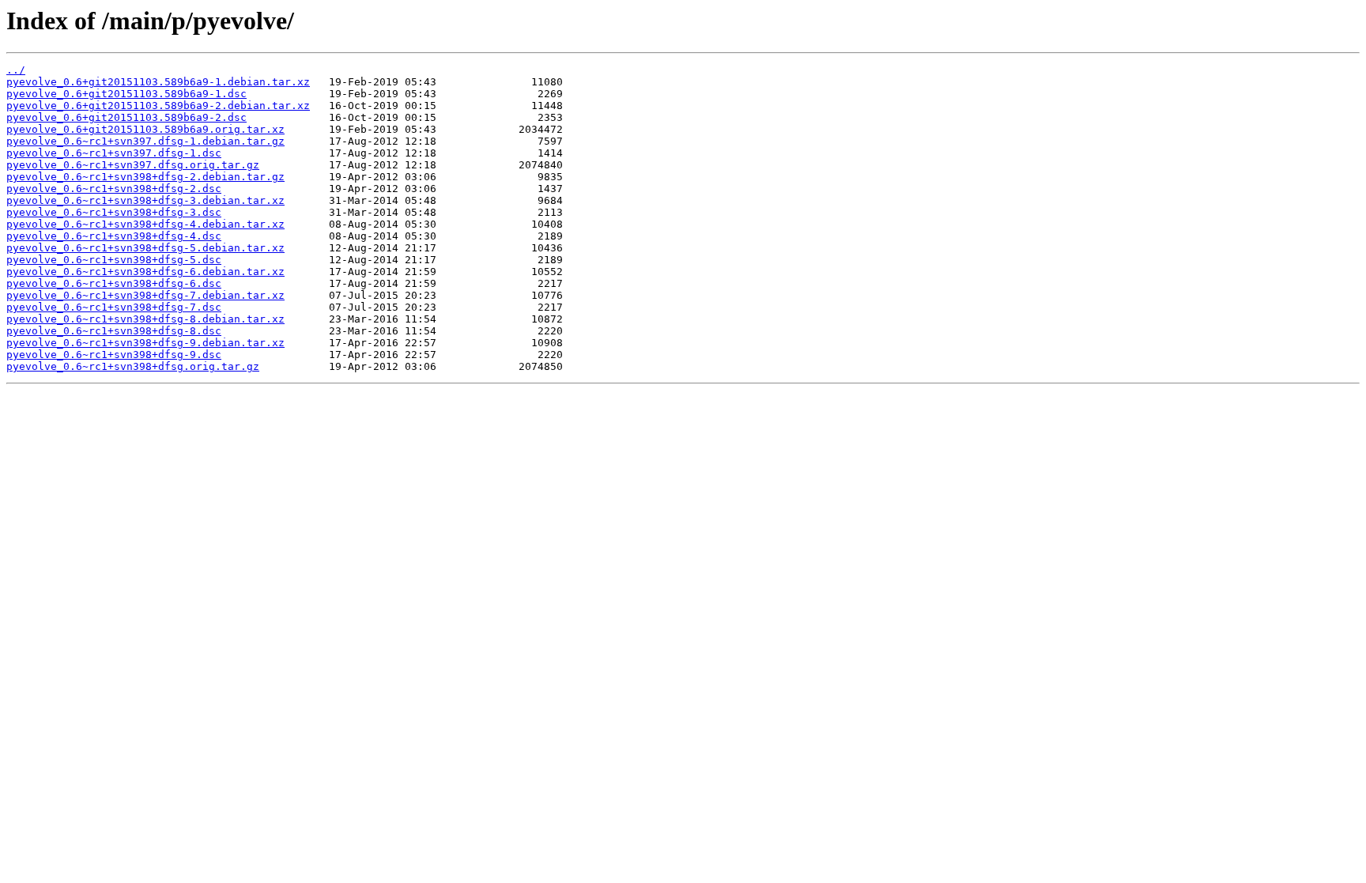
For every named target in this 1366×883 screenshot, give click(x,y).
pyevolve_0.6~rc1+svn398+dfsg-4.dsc (113, 236)
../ (15, 70)
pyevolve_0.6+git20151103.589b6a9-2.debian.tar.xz (158, 105)
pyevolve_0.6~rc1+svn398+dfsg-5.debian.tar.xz (145, 248)
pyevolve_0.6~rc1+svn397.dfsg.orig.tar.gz (132, 165)
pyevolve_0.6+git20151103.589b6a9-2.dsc (126, 117)
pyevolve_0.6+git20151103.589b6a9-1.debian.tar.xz (158, 82)
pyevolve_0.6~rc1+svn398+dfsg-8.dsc (113, 331)
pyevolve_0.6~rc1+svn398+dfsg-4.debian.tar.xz (145, 224)
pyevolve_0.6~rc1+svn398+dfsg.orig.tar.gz (132, 366)
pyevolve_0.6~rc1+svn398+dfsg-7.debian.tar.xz (145, 295)
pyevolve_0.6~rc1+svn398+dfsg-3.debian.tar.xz (145, 200)
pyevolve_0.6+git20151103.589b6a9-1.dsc (126, 94)
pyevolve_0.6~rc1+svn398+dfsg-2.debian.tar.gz (145, 177)
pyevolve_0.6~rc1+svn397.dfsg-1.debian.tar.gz (145, 141)
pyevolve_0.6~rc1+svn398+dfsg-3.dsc (113, 212)
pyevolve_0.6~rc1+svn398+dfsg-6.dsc (113, 283)
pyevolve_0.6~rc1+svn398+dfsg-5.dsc (113, 260)
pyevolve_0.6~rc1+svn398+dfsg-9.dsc (113, 354)
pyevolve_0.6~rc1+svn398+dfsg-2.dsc (113, 188)
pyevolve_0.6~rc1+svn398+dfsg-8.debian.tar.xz (145, 319)
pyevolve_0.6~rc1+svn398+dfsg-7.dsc (113, 307)
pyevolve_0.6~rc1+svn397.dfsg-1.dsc (113, 153)
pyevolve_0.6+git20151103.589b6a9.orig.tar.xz (145, 129)
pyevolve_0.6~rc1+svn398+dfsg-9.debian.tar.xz (145, 343)
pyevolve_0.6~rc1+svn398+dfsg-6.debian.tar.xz (145, 271)
